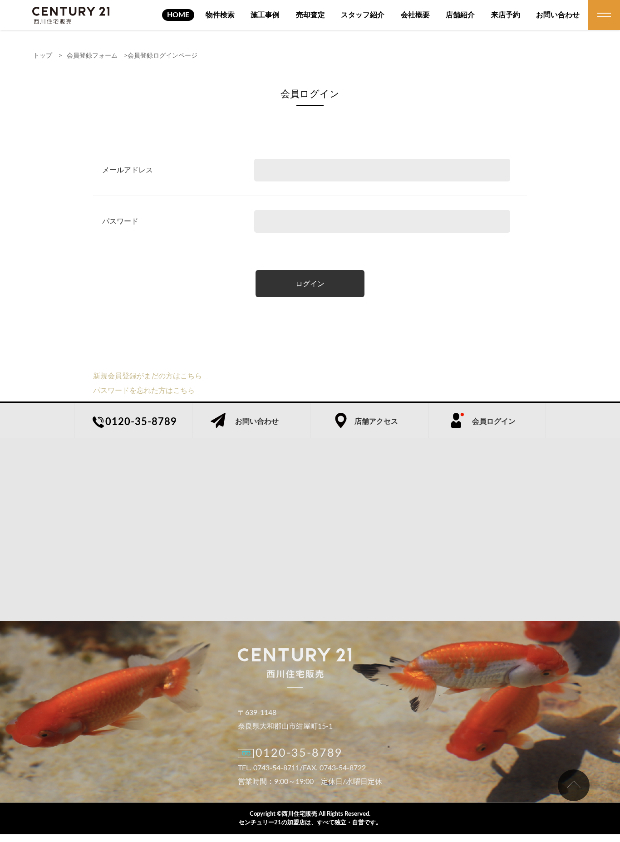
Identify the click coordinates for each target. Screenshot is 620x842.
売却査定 (310, 15)
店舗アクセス (376, 421)
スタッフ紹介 (362, 15)
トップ (42, 56)
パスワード (120, 221)
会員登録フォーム (92, 56)
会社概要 (415, 15)
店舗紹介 (460, 15)
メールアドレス (127, 170)
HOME (178, 15)
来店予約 (505, 15)
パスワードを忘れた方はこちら (144, 390)
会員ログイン (494, 421)
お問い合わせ (558, 15)
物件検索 (220, 15)
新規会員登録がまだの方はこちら (147, 376)
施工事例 (265, 15)
